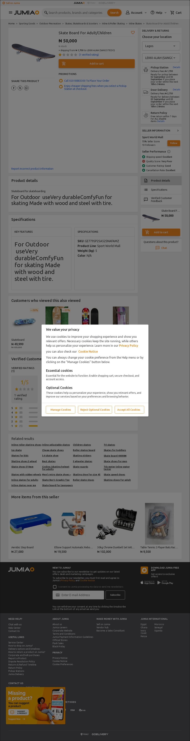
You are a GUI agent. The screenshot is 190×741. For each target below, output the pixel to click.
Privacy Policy (128, 345)
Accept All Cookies (128, 409)
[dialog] (95, 370)
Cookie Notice (88, 351)
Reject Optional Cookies (95, 409)
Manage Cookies (60, 409)
